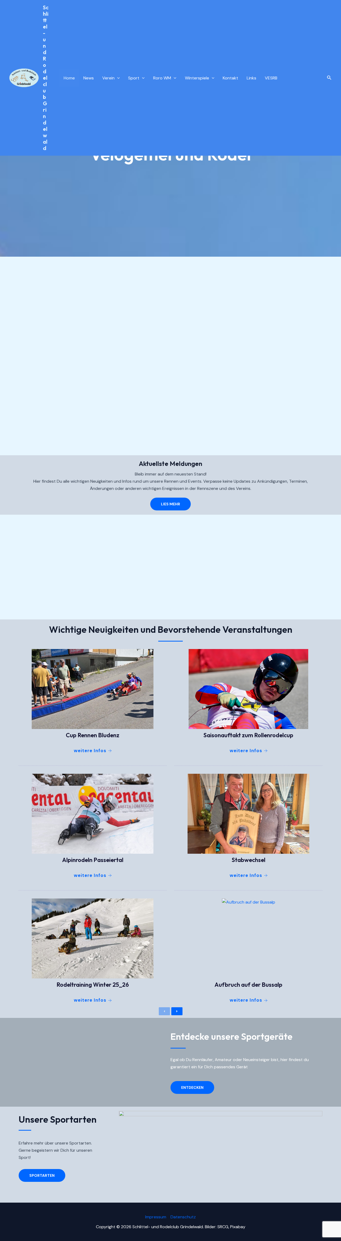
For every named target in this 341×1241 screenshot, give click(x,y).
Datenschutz (183, 1217)
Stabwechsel (248, 860)
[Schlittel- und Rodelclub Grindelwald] (24, 77)
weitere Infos (90, 751)
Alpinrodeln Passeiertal (92, 860)
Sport (133, 78)
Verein (108, 78)
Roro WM (162, 78)
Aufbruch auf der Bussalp (248, 984)
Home (69, 78)
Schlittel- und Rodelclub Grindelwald (45, 77)
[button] (329, 78)
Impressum (155, 1217)
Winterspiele (197, 78)
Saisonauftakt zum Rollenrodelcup (248, 735)
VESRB (271, 78)
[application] (117, 78)
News (88, 78)
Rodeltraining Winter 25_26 (92, 984)
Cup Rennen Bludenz (92, 735)
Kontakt (230, 78)
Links (251, 78)
